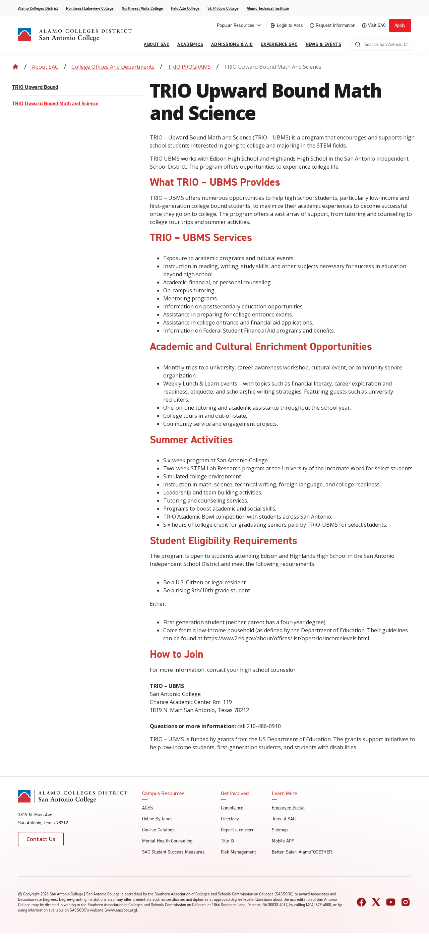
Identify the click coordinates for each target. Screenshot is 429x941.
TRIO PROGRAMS (189, 66)
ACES (147, 808)
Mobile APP (283, 841)
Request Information (335, 25)
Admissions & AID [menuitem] (232, 44)
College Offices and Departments (113, 66)
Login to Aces (290, 25)
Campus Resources (163, 793)
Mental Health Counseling (167, 841)
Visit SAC (377, 25)
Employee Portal (288, 808)
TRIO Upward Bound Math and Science (55, 103)
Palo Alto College (185, 8)
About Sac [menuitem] (156, 44)
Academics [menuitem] (190, 44)
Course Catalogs (158, 830)
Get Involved (235, 793)
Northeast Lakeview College (90, 8)
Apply (400, 25)
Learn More (284, 793)
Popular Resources (235, 25)
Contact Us (40, 839)
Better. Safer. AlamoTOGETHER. (302, 852)
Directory (230, 819)
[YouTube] (390, 902)
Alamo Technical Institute (268, 8)
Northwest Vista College (142, 8)
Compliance (232, 808)
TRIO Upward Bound (35, 87)
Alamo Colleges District (38, 8)
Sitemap (280, 830)
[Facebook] (361, 902)
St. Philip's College (223, 8)
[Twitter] (376, 902)
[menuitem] (77, 87)
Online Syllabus (157, 819)
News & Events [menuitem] (323, 44)
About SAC (45, 66)
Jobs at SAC (284, 819)
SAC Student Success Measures (173, 852)
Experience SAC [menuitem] (279, 44)
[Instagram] (405, 902)
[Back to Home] (15, 67)
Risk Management (238, 852)
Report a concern (237, 830)
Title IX (228, 841)
